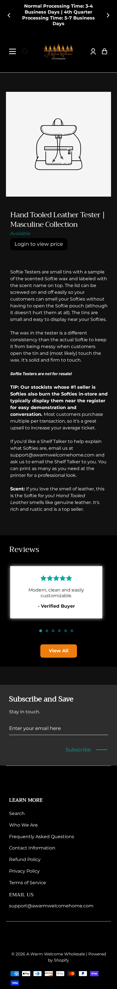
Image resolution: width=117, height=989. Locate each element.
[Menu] (14, 51)
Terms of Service (27, 882)
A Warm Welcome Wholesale (55, 954)
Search (17, 813)
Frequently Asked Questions (41, 836)
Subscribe (78, 750)
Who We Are (23, 825)
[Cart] (103, 51)
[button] (25, 51)
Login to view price (38, 244)
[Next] (107, 15)
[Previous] (9, 15)
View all (58, 650)
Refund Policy (25, 859)
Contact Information (32, 848)
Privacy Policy (24, 871)
